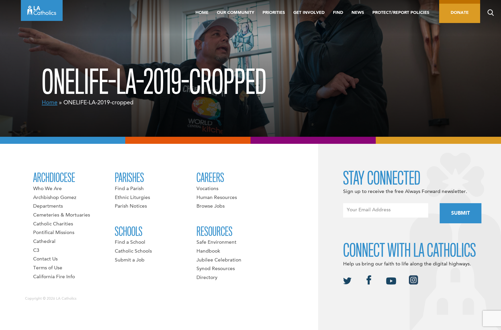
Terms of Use (47, 268)
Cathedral (44, 241)
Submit (460, 213)
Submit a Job (130, 260)
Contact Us (45, 259)
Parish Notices (131, 206)
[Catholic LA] (42, 10)
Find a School (130, 242)
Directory (206, 277)
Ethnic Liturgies (132, 197)
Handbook (208, 251)
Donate (460, 13)
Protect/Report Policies (400, 13)
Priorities (274, 13)
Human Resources (216, 197)
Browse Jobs (210, 206)
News (357, 13)
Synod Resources (215, 268)
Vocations (207, 188)
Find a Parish (129, 188)
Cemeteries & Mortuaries (61, 215)
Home (201, 13)
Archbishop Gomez (54, 197)
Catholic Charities (53, 224)
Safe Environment (216, 242)
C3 (36, 250)
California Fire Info (54, 277)
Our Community (235, 13)
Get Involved (309, 13)
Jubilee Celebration (218, 260)
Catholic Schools (133, 251)
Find (338, 13)
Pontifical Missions (53, 232)
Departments (48, 206)
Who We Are (47, 188)
